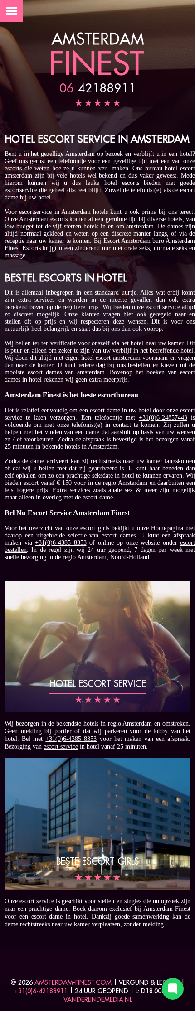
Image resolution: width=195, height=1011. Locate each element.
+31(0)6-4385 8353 (61, 542)
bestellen (139, 365)
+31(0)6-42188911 (41, 991)
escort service (61, 746)
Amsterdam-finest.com (73, 982)
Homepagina (167, 528)
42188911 (97, 88)
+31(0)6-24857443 (163, 417)
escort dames (45, 372)
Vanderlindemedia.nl (97, 1000)
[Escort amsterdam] (97, 73)
